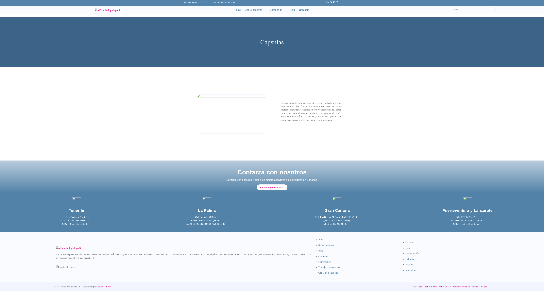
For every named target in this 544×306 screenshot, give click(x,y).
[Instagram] (352, 3)
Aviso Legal (417, 287)
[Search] (492, 9)
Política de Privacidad (461, 287)
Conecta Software (103, 287)
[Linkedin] (358, 3)
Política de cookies (479, 287)
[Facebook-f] (347, 3)
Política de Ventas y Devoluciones (437, 287)
